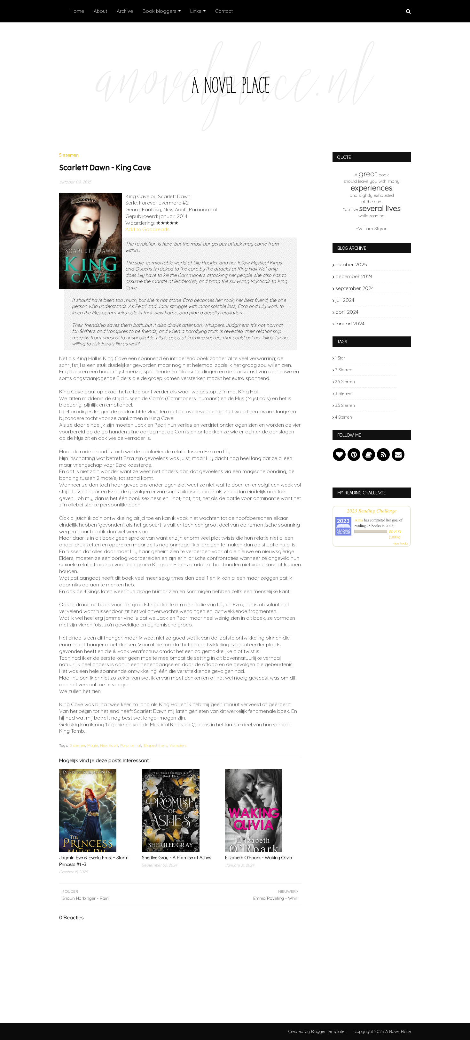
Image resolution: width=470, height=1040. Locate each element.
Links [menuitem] (195, 11)
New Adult (109, 745)
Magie (92, 745)
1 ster (340, 357)
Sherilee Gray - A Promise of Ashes (176, 857)
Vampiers (177, 745)
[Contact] (398, 454)
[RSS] (383, 454)
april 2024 (385, 312)
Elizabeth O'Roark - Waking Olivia (258, 857)
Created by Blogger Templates (317, 1031)
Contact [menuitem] (224, 11)
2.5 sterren (345, 381)
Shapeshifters (155, 745)
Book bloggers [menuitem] (159, 11)
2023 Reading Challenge (371, 510)
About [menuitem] (100, 11)
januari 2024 (385, 323)
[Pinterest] (354, 454)
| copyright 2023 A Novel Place (382, 1031)
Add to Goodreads (147, 229)
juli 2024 (385, 300)
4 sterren (343, 417)
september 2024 (385, 288)
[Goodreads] (368, 454)
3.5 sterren (345, 405)
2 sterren (343, 369)
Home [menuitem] (77, 11)
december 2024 (385, 276)
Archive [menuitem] (125, 11)
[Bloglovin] (339, 454)
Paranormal (130, 745)
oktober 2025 (385, 264)
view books (400, 543)
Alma (359, 519)
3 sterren (343, 393)
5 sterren (77, 745)
